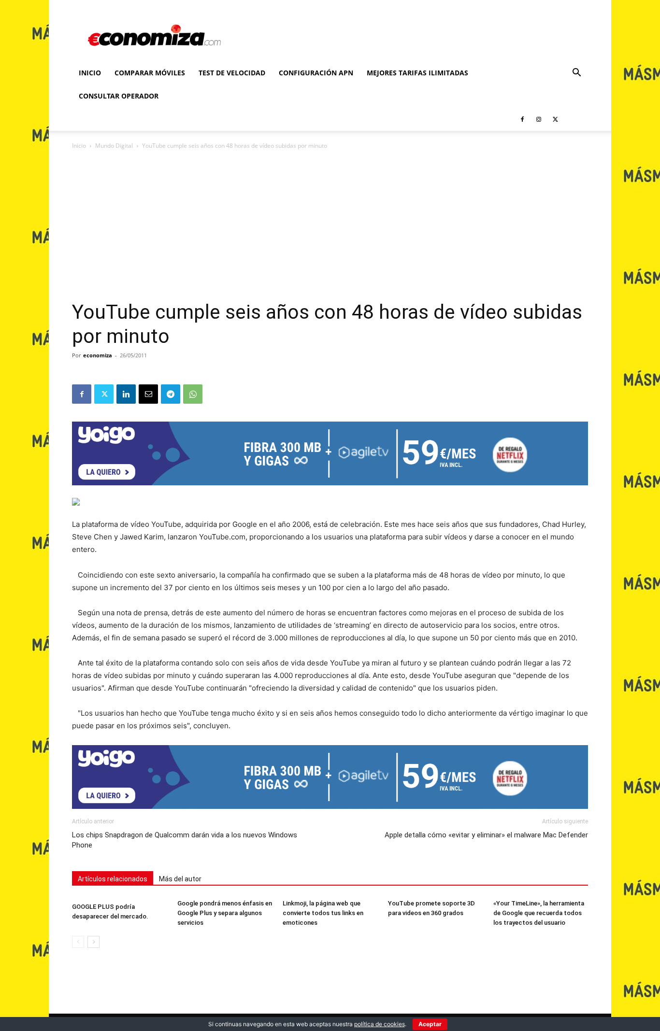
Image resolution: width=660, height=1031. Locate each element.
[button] (576, 73)
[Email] (148, 394)
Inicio (90, 72)
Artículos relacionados (112, 879)
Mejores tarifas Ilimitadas (417, 72)
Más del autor (180, 879)
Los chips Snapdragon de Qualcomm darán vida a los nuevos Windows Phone (184, 840)
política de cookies (379, 1024)
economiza (97, 355)
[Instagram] (538, 119)
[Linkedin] (126, 394)
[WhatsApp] (192, 394)
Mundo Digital (114, 145)
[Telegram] (170, 394)
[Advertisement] (330, 228)
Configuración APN (316, 72)
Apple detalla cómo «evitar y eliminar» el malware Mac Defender (486, 835)
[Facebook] (522, 119)
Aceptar (430, 1024)
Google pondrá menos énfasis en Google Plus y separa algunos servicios (224, 913)
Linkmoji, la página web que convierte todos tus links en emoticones (323, 913)
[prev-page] (78, 942)
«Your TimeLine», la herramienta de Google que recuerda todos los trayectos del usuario (538, 913)
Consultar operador (118, 95)
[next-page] (93, 942)
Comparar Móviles (150, 72)
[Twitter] (555, 119)
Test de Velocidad (232, 72)
